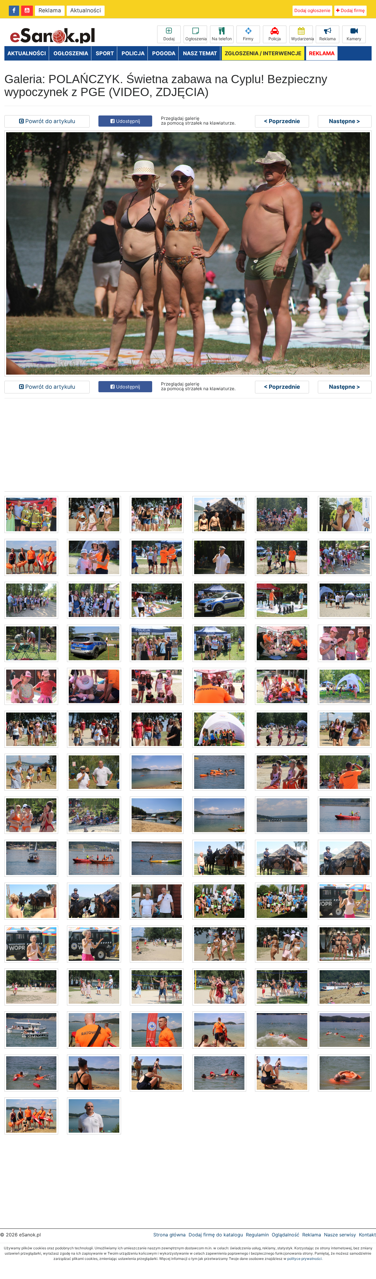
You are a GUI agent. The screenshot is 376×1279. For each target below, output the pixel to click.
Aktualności (85, 10)
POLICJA (133, 53)
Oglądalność (285, 1235)
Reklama (49, 10)
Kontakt (367, 1235)
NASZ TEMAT (200, 53)
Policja (274, 38)
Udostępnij (127, 121)
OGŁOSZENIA (70, 53)
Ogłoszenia (196, 38)
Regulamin (257, 1235)
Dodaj (168, 38)
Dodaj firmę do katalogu (216, 1235)
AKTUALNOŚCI (26, 53)
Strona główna (169, 1235)
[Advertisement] (180, 444)
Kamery (354, 38)
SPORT (105, 53)
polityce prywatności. (305, 1258)
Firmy (248, 38)
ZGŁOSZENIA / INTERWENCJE (263, 53)
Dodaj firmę (352, 10)
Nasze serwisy (340, 1235)
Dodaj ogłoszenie (312, 10)
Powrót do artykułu (49, 121)
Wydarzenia (302, 38)
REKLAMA (322, 53)
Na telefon (222, 38)
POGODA (163, 53)
